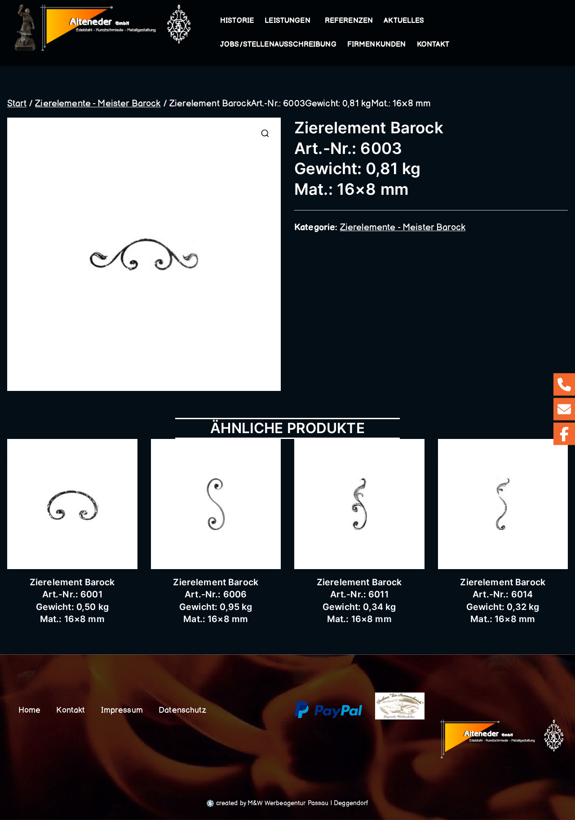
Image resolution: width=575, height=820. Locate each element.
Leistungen (287, 21)
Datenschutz (182, 710)
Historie (237, 21)
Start (17, 103)
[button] (312, 21)
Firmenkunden (376, 44)
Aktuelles (404, 21)
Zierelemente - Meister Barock (97, 103)
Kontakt (433, 44)
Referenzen (349, 21)
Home (29, 710)
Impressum (122, 710)
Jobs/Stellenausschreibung (278, 44)
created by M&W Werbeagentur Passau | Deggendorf (291, 803)
